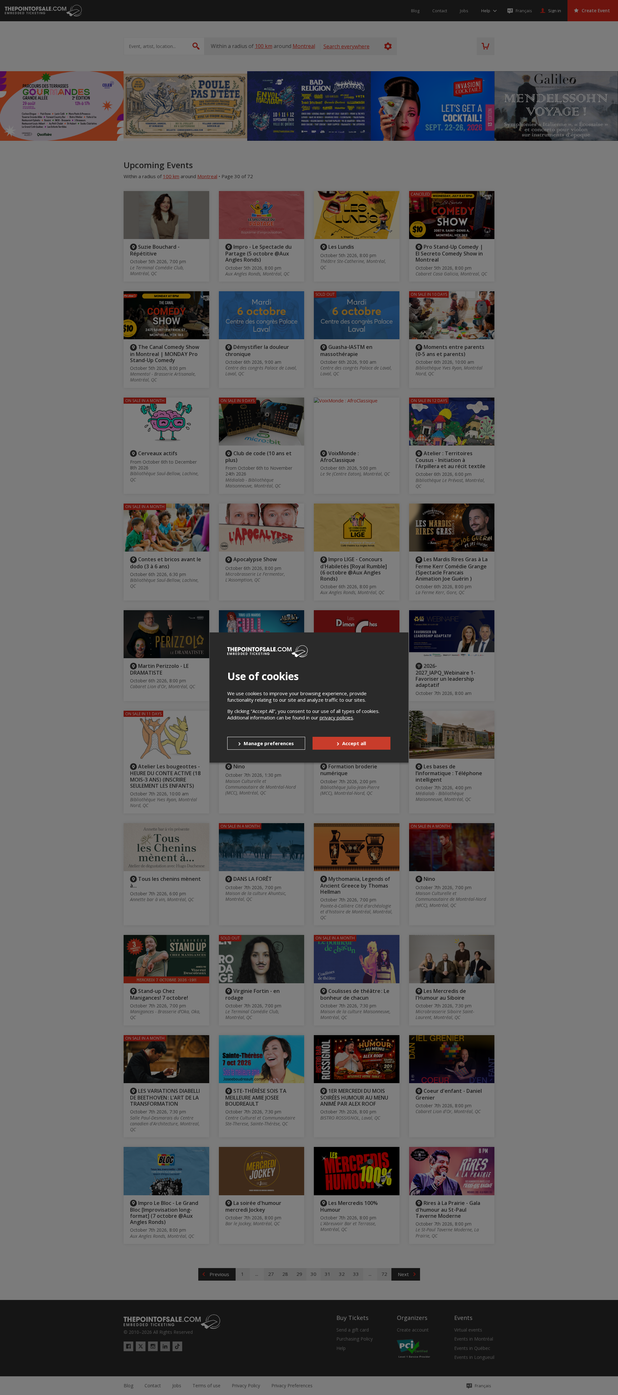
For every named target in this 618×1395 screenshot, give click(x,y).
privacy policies (336, 717)
